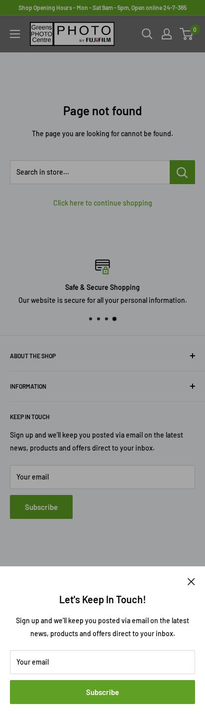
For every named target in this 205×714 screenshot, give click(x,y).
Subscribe (102, 692)
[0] (187, 34)
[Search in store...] (182, 172)
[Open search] (147, 33)
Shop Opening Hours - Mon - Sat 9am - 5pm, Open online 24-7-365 (102, 7)
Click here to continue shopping (102, 203)
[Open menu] (15, 34)
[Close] (191, 580)
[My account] (167, 33)
